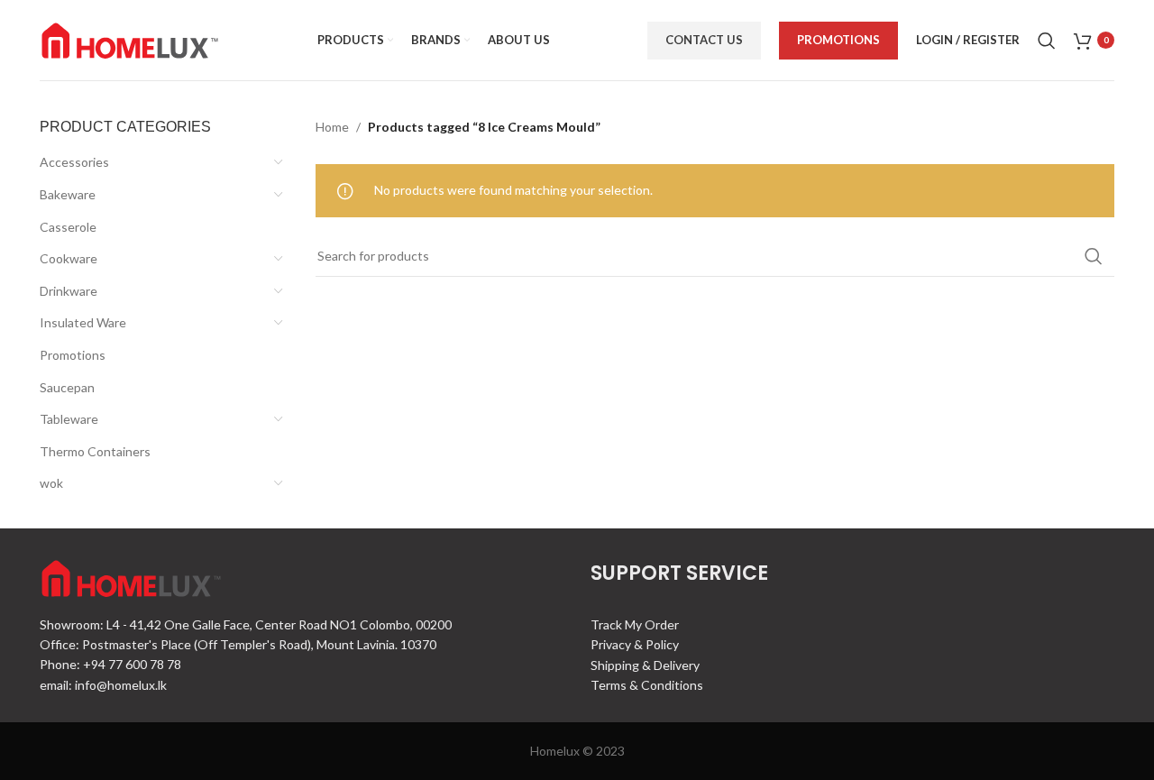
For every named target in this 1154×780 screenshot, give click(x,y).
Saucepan (67, 387)
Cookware (68, 258)
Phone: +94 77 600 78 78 (110, 664)
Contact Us (704, 39)
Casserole (68, 226)
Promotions (838, 39)
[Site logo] (130, 38)
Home (332, 126)
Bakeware (68, 194)
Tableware (69, 419)
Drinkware (68, 290)
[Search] (1047, 41)
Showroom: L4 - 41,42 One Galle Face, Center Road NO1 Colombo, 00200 (246, 624)
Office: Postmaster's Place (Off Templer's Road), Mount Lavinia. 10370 (238, 644)
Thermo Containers (95, 451)
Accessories (74, 162)
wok (51, 483)
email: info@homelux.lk (103, 685)
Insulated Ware (83, 322)
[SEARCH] (1093, 256)
